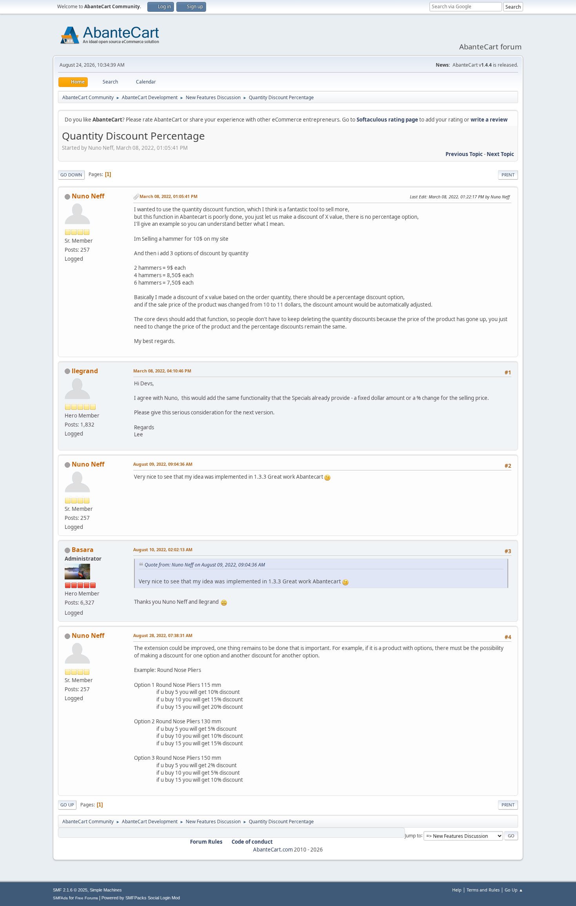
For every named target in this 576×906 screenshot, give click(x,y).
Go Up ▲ (514, 890)
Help (457, 890)
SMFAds (60, 898)
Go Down (71, 175)
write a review (489, 119)
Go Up (67, 805)
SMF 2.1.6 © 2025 (70, 890)
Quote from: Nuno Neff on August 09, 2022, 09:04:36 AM (205, 564)
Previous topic (464, 154)
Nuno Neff (88, 196)
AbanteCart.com (273, 849)
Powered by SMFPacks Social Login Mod (140, 897)
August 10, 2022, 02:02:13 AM (162, 549)
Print (508, 175)
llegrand (85, 371)
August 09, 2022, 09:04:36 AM (162, 464)
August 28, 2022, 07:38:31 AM (162, 635)
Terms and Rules (483, 890)
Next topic (500, 154)
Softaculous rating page (387, 119)
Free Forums (86, 898)
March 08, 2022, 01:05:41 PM (168, 196)
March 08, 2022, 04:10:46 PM (162, 371)
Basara (83, 549)
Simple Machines (106, 890)
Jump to (413, 835)
